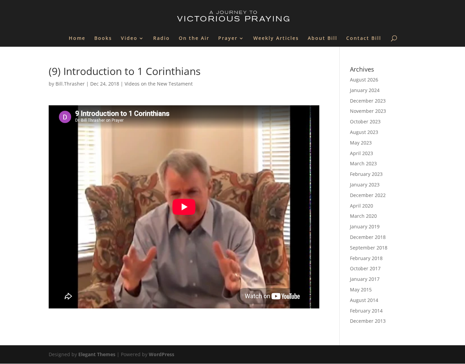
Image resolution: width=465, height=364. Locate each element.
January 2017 (365, 279)
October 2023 (365, 121)
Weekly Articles (276, 38)
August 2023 (364, 132)
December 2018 (368, 237)
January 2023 (365, 184)
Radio (161, 38)
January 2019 (365, 226)
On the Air (194, 38)
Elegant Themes (96, 354)
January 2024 (365, 90)
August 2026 (364, 79)
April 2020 (361, 205)
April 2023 (361, 153)
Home (77, 38)
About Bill (322, 38)
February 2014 (366, 310)
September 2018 (368, 247)
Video (129, 38)
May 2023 (361, 142)
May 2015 (361, 289)
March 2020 (363, 216)
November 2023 (368, 111)
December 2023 (368, 100)
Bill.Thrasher (70, 83)
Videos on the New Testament (159, 83)
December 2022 (368, 195)
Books (103, 38)
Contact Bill (363, 38)
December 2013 (368, 321)
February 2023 (366, 174)
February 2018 (366, 258)
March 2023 (363, 163)
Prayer (228, 38)
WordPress (161, 354)
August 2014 (364, 300)
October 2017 (365, 268)
